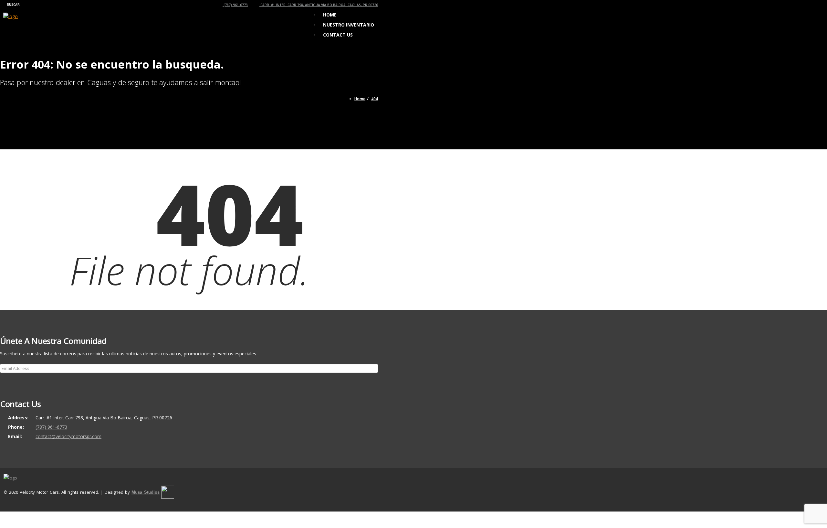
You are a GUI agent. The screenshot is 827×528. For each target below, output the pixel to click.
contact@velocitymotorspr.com (68, 436)
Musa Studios (145, 492)
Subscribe (13, 381)
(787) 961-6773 (235, 5)
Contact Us (338, 35)
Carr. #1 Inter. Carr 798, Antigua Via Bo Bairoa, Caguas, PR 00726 (318, 5)
